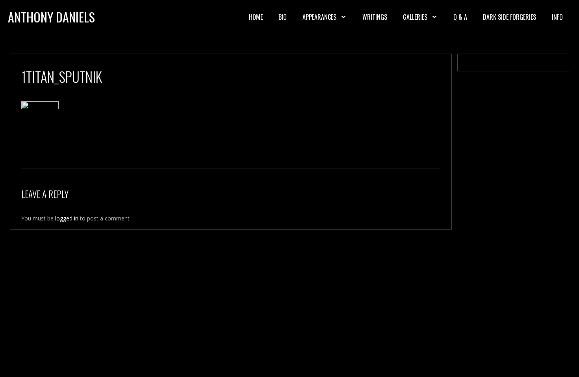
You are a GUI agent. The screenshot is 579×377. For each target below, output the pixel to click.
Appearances (319, 17)
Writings (374, 17)
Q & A (460, 17)
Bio (282, 17)
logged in (66, 218)
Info (557, 17)
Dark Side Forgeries (509, 17)
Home (256, 17)
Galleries (415, 17)
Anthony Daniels (51, 16)
